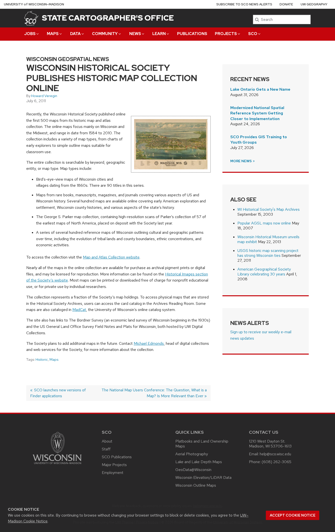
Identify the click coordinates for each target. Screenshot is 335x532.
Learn (159, 33)
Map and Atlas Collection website (111, 257)
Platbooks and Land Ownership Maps (201, 444)
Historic (42, 359)
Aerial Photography (191, 454)
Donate (286, 4)
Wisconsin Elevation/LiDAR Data (203, 477)
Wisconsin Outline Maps (195, 485)
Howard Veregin (44, 95)
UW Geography (314, 4)
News (135, 33)
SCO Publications (117, 456)
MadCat (79, 309)
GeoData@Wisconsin (193, 469)
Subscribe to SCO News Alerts (244, 4)
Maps (53, 33)
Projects (226, 33)
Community (105, 33)
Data (75, 33)
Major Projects (114, 464)
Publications (192, 33)
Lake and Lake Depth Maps (198, 461)
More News (241, 161)
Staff (106, 449)
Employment (112, 472)
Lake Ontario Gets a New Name (260, 89)
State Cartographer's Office (108, 17)
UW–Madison (34, 4)
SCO (252, 33)
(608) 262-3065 (276, 461)
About (107, 441)
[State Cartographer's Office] (31, 18)
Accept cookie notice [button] (292, 515)
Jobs (30, 33)
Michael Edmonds (149, 343)
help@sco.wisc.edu (275, 454)
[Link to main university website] (57, 465)
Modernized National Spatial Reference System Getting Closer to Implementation (257, 113)
